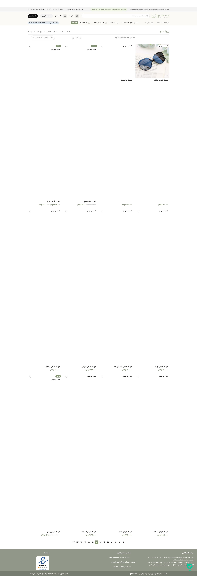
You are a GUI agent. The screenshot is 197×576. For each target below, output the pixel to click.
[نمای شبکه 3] (77, 38)
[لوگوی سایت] (160, 15)
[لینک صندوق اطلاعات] (75, 9)
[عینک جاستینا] (117, 61)
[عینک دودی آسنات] (152, 452)
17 (100, 542)
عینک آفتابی (50, 31)
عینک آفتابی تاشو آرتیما (123, 366)
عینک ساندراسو (90, 201)
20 (89, 542)
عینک (61, 31)
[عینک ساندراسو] (81, 121)
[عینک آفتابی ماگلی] (152, 61)
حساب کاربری (46, 16)
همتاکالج (133, 573)
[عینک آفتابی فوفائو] (45, 286)
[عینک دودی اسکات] (81, 452)
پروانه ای (39, 31)
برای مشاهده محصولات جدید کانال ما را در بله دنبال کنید (109, 9)
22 (81, 542)
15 (108, 542)
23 (77, 542)
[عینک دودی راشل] (45, 452)
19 (92, 542)
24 (74, 542)
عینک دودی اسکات (89, 531)
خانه (68, 31)
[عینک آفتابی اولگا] (152, 286)
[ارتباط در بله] (190, 567)
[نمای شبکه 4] (73, 38)
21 (85, 542)
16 (104, 542)
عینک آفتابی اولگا (161, 366)
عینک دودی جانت (125, 531)
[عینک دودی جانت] (117, 452)
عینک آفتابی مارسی (88, 366)
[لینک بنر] (98, 3)
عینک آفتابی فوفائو (53, 366)
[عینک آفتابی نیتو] (45, 121)
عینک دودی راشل (53, 531)
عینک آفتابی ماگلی (161, 80)
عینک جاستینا (126, 80)
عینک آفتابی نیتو (53, 201)
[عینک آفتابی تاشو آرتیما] (117, 286)
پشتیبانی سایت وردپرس (147, 573)
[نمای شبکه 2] (80, 38)
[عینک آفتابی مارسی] (81, 286)
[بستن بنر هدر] (2, 3)
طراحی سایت (162, 573)
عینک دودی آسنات (161, 531)
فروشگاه (74, 23)
